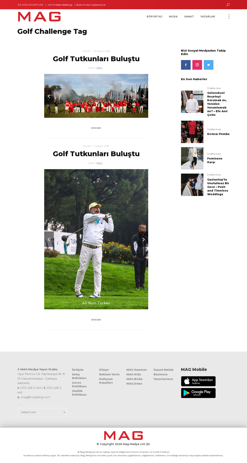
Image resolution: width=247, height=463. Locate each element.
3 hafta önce (214, 88)
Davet (86, 51)
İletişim (78, 369)
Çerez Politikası (79, 384)
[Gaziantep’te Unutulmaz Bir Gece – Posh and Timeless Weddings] (192, 184)
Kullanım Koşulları (106, 380)
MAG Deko (134, 383)
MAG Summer (136, 369)
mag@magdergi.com (35, 397)
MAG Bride (134, 379)
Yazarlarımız (163, 379)
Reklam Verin (109, 374)
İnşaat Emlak (163, 369)
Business (161, 374)
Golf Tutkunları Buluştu (96, 58)
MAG (99, 67)
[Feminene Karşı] (192, 158)
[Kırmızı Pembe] (192, 131)
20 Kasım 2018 (102, 51)
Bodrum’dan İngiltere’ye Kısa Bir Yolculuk (86, 4)
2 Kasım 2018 (101, 146)
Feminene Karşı (214, 160)
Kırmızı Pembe (218, 134)
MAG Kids (133, 374)
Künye (104, 369)
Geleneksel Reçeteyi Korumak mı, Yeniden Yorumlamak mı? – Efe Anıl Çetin (217, 104)
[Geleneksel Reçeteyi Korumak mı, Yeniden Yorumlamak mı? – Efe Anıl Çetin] (192, 101)
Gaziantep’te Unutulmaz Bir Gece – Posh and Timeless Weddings (218, 187)
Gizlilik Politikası (79, 392)
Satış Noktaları (79, 376)
